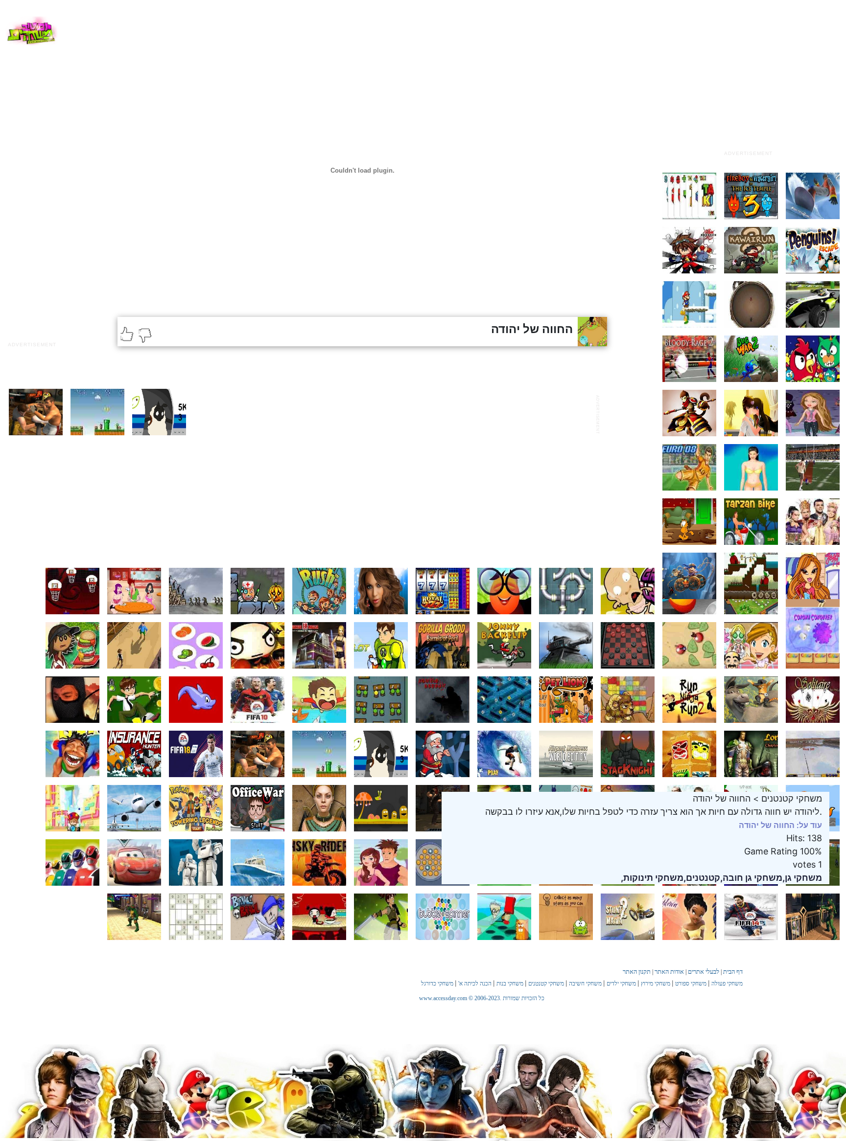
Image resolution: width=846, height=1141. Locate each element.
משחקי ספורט (690, 983)
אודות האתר (669, 971)
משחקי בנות (509, 983)
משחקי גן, (802, 878)
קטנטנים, (701, 878)
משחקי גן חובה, (751, 878)
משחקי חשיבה (585, 983)
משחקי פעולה (727, 983)
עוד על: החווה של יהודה (780, 825)
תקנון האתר (637, 971)
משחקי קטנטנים (546, 983)
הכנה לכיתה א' (475, 983)
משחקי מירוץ (655, 983)
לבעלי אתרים (703, 971)
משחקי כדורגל (437, 983)
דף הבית (733, 971)
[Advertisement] (748, 84)
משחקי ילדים (621, 983)
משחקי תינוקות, (652, 878)
